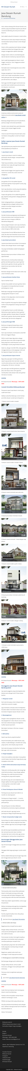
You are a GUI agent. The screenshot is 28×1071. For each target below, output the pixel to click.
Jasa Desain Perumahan (19, 919)
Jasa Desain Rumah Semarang (17, 977)
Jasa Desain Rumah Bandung (9, 18)
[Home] (1, 18)
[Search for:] (26, 6)
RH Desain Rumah (8, 7)
